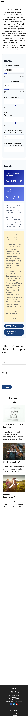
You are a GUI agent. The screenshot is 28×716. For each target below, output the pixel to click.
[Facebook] (11, 704)
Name (4, 353)
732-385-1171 (15, 691)
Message (5, 372)
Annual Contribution (11, 81)
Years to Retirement (11, 97)
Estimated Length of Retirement (11, 114)
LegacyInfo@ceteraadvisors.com (14, 701)
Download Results (11, 332)
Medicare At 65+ (11, 462)
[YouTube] (17, 704)
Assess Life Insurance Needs (11, 495)
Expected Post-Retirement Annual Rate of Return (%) (13, 144)
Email (4, 363)
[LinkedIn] (14, 704)
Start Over (11, 326)
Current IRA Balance (11, 66)
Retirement (14, 714)
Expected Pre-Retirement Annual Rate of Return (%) (13, 132)
